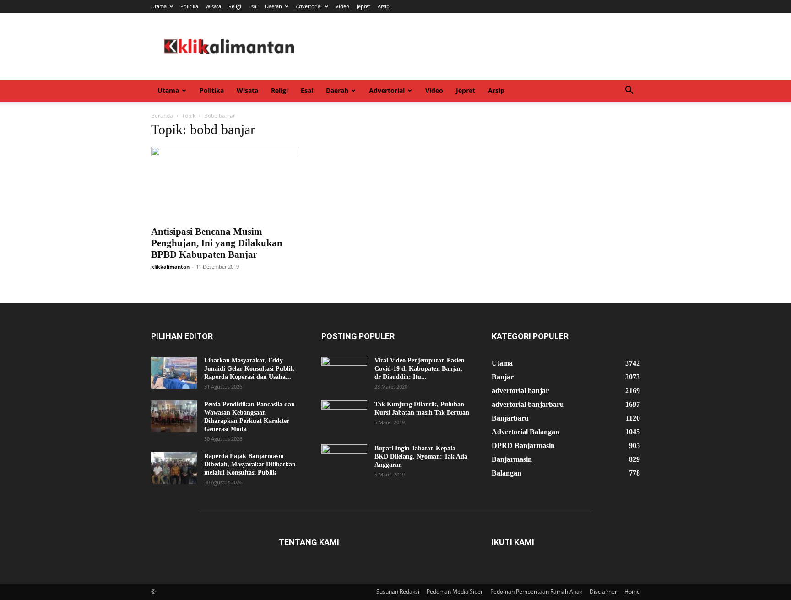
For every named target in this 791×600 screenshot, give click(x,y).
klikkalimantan (170, 266)
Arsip (384, 6)
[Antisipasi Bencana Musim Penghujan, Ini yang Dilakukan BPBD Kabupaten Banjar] (225, 183)
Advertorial (309, 6)
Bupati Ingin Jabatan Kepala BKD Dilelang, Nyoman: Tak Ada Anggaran (420, 456)
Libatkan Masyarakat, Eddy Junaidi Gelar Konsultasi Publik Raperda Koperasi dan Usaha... (249, 368)
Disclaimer (603, 591)
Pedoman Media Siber (455, 591)
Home (632, 591)
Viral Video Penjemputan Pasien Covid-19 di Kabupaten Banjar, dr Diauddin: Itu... (419, 368)
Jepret (363, 6)
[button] (629, 91)
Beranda (162, 115)
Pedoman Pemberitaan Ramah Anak (536, 591)
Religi (234, 6)
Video (342, 6)
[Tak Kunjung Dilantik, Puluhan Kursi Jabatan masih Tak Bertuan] (344, 416)
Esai (253, 6)
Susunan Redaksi (397, 591)
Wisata (213, 6)
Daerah (273, 6)
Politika (189, 6)
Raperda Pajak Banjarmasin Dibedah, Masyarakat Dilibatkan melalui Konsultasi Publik (250, 464)
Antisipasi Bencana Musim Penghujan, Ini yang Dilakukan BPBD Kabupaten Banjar (216, 243)
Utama (159, 6)
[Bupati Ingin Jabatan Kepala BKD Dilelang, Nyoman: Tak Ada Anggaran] (344, 460)
